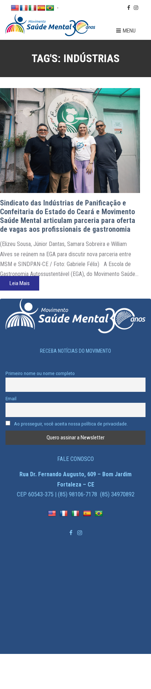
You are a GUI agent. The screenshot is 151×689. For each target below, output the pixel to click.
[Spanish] (41, 8)
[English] (15, 8)
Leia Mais (20, 283)
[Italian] (33, 8)
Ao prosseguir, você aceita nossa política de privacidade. (70, 424)
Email (10, 398)
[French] (24, 8)
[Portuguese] (50, 8)
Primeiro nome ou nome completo (40, 373)
